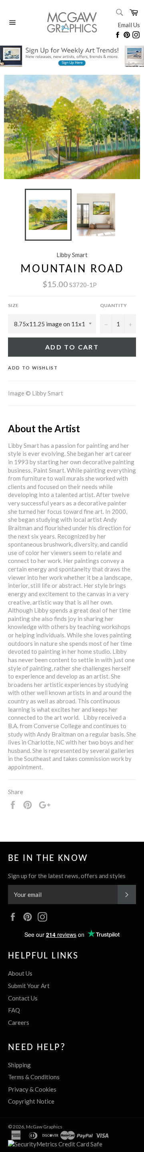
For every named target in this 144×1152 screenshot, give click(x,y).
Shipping (19, 1064)
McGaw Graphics (44, 1127)
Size (13, 305)
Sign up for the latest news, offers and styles (67, 875)
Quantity (113, 305)
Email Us (129, 24)
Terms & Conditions (34, 1076)
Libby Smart (72, 254)
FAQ (14, 1010)
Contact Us (23, 998)
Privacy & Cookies (32, 1089)
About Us (20, 973)
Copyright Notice (31, 1101)
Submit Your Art (29, 985)
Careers (18, 1022)
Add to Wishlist (33, 367)
